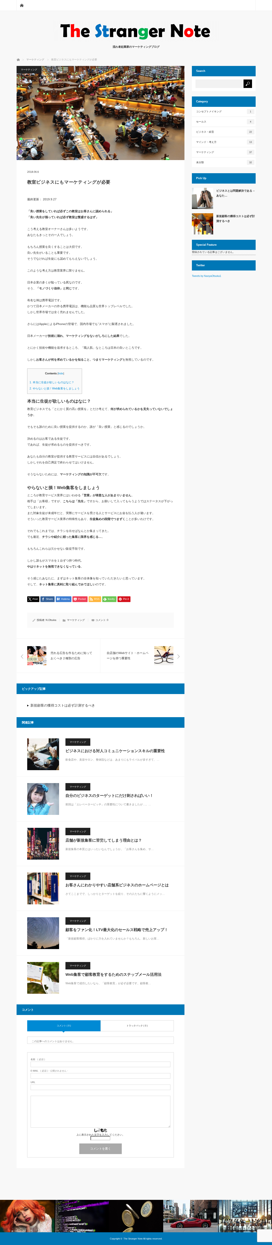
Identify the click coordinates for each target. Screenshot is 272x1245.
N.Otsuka (51, 620)
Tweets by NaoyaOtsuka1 (206, 276)
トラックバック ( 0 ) (137, 1025)
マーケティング (29, 69)
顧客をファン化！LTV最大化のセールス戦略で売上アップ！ (116, 930)
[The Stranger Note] (136, 40)
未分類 (224, 162)
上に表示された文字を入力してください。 (100, 1134)
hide (60, 373)
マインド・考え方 (224, 142)
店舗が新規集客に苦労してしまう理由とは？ (103, 840)
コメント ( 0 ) (64, 1025)
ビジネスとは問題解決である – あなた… (235, 193)
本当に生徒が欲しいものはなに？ (52, 382)
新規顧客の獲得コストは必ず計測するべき (62, 705)
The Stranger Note (133, 1238)
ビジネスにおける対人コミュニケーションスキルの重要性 (115, 751)
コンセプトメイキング (223, 111)
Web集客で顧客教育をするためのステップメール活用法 (113, 974)
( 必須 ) (38, 1059)
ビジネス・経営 (224, 131)
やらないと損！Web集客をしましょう (55, 388)
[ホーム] (21, 5)
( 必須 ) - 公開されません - (49, 1071)
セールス (223, 121)
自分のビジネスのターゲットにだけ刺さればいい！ (109, 795)
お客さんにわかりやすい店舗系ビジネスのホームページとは (117, 885)
